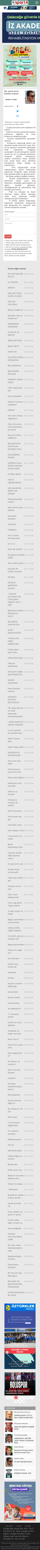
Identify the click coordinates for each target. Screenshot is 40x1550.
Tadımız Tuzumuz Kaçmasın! (15, 403)
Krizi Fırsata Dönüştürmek (14, 536)
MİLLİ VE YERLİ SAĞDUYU (14, 436)
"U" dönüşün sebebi (13, 1015)
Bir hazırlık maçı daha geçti (15, 1274)
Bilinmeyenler (14, 1094)
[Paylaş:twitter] (17, 112)
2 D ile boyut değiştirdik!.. (14, 1124)
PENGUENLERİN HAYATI (15, 500)
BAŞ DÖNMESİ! (14, 365)
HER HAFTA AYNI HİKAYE (15, 509)
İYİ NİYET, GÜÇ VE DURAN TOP (16, 937)
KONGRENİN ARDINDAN (13, 325)
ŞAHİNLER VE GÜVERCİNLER (14, 754)
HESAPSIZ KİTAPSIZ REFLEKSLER (13, 700)
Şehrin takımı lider (14, 740)
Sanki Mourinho (15, 811)
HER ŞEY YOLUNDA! (12, 303)
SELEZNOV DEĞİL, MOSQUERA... (16, 358)
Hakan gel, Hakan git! (15, 879)
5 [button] (24, 1397)
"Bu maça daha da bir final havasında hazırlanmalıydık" (15, 712)
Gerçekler (12, 972)
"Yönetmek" (13, 1189)
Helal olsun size (15, 1170)
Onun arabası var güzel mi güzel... (15, 1213)
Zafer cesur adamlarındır (13, 896)
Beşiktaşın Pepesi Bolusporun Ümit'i (15, 613)
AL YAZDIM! (13, 282)
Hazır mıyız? (13, 1039)
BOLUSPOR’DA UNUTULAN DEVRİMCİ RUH (14, 446)
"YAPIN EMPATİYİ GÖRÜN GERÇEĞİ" (15, 723)
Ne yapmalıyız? (14, 1008)
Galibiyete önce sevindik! (15, 784)
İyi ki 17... (12, 543)
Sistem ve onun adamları (15, 1023)
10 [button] (24, 1401)
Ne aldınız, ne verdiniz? (14, 1062)
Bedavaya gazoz (14, 1139)
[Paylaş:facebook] (17, 107)
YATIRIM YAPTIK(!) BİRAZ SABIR (15, 1237)
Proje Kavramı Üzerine (14, 690)
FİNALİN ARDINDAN (13, 664)
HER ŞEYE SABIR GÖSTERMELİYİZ (15, 673)
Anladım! (12, 1078)
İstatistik (12, 524)
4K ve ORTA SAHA (16, 563)
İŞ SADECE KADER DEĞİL (16, 556)
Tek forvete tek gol (15, 818)
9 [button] (20, 1401)
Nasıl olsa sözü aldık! (14, 762)
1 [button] (8, 1397)
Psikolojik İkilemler (12, 517)
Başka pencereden (16, 944)
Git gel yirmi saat (15, 864)
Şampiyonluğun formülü (15, 1257)
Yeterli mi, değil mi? (15, 951)
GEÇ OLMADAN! (15, 396)
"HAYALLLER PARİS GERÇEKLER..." (14, 641)
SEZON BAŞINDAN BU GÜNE (16, 1293)
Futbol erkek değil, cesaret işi (15, 1221)
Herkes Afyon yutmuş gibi (14, 870)
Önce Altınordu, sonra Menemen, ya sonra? (15, 427)
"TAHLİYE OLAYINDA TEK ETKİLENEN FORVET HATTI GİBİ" (14, 599)
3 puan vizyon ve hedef (15, 912)
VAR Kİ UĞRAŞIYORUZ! (14, 481)
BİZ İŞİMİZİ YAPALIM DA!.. (14, 623)
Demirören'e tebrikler (13, 1266)
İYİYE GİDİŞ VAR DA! (15, 389)
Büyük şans (13, 1164)
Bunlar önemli (14, 997)
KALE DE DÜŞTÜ (15, 549)
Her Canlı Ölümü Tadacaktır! (15, 417)
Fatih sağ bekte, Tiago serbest (15, 904)
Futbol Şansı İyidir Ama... (13, 651)
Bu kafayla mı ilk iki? (15, 1110)
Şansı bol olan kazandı (14, 1071)
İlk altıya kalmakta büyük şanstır (15, 1086)
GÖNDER (8, 236)
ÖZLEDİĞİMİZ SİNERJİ (14, 456)
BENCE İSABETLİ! (15, 310)
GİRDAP (11, 410)
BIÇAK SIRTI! (13, 346)
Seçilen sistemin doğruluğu (15, 985)
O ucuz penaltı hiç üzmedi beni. (15, 731)
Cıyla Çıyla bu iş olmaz (15, 837)
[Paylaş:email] (17, 116)
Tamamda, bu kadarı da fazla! (14, 1032)
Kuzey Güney (13, 1003)
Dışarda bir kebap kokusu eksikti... (15, 1196)
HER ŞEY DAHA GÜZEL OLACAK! (15, 294)
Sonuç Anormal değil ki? (14, 1101)
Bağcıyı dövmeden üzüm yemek (16, 921)
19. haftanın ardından (13, 1132)
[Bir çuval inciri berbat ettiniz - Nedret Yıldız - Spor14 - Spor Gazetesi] (20, 3)
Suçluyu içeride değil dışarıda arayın (15, 855)
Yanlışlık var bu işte (14, 887)
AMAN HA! (12, 351)
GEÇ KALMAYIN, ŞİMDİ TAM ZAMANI (15, 491)
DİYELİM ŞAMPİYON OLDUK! (12, 585)
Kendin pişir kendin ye (13, 965)
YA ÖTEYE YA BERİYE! (13, 333)
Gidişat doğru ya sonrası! (15, 1157)
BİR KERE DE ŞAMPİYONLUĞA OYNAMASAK (15, 1284)
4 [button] (20, 1397)
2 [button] (12, 1397)
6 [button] (28, 1397)
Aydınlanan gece (15, 1150)
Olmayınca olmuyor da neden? (13, 803)
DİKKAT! (11, 287)
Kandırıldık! (13, 992)
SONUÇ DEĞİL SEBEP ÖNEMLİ (14, 929)
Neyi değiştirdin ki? (15, 1054)
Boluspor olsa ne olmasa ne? (15, 317)
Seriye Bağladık (14, 1228)
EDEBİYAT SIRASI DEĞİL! (15, 381)
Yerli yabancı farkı (16, 830)
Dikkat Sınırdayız (15, 1184)
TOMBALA (12, 530)
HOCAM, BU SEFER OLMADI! (15, 570)
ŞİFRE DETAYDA (15, 340)
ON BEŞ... (12, 577)
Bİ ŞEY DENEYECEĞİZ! (14, 631)
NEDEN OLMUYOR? (13, 681)
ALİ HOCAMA (13, 958)
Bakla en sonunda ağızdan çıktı (15, 1177)
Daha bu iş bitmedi (12, 793)
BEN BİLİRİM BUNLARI (13, 372)
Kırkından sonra (15, 825)
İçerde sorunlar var (14, 1204)
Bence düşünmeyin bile (15, 845)
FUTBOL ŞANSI (14, 474)
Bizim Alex (12, 1117)
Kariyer (11, 978)
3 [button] (16, 1397)
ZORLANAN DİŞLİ (15, 658)
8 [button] (16, 1401)
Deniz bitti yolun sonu (15, 1046)
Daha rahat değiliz (16, 777)
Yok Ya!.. (11, 1145)
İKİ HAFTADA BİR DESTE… (15, 275)
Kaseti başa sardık (16, 747)
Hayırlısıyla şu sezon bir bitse (14, 770)
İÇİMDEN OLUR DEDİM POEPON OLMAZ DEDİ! (15, 466)
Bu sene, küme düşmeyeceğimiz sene (15, 1248)
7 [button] (32, 1397)
